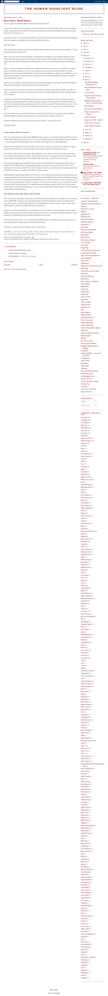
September (88, 67)
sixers (82, 583)
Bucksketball (84, 235)
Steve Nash (84, 874)
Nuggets (83, 536)
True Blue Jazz (85, 384)
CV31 (82, 712)
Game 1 (83, 746)
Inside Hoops (85, 299)
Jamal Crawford (85, 438)
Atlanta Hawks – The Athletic (92, 172)
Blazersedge (84, 227)
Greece (83, 753)
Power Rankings (86, 849)
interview (83, 937)
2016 (85, 49)
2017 (85, 46)
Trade (82, 645)
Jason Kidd (84, 562)
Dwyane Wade (85, 738)
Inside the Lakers (86, 302)
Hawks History (85, 761)
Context (83, 728)
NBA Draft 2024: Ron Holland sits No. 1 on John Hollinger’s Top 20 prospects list (93, 176)
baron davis (84, 911)
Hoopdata (84, 774)
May (86, 80)
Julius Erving (85, 781)
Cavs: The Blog (85, 242)
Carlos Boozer (85, 717)
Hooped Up (84, 289)
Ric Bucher (84, 859)
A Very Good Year (86, 676)
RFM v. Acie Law (86, 479)
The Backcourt (85, 637)
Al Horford (14, 239)
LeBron (83, 609)
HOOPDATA (85, 286)
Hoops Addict (85, 292)
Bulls (82, 490)
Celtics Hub (84, 245)
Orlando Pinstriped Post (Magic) (90, 328)
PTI (82, 619)
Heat (82, 448)
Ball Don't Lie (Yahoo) (88, 209)
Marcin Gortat (85, 807)
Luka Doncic (85, 503)
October (87, 64)
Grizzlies (83, 529)
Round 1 (83, 864)
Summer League (86, 877)
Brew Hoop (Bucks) (87, 232)
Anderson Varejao (86, 684)
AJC (82, 678)
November (88, 61)
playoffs (55, 239)
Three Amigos (85, 890)
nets (82, 482)
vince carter (84, 658)
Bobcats (83, 547)
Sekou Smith (85, 629)
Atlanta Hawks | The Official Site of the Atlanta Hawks (92, 183)
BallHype (83, 212)
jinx (82, 939)
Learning (83, 805)
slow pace (84, 655)
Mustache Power (86, 833)
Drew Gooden (85, 495)
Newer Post (7, 265)
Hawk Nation (85, 758)
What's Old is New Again (92, 123)
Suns (82, 572)
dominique (84, 541)
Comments (86, 405)
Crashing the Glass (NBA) (88, 253)
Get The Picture (89, 106)
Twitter (83, 578)
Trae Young (84, 575)
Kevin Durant (85, 784)
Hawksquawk (85, 279)
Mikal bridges (85, 828)
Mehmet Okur (85, 820)
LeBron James (85, 800)
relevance (83, 653)
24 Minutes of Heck (87, 671)
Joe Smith (84, 472)
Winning (83, 425)
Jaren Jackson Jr (85, 498)
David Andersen (85, 549)
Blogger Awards (85, 704)
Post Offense (84, 846)
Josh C (83, 779)
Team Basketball (86, 880)
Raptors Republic (86, 336)
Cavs (21, 239)
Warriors (83, 580)
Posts (85, 402)
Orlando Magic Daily (87, 325)
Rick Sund (84, 861)
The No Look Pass (86, 379)
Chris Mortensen (86, 720)
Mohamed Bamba (86, 508)
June (86, 77)
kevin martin (84, 650)
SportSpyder (84, 363)
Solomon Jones (85, 516)
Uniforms (83, 903)
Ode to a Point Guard (87, 616)
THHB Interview (86, 634)
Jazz (82, 606)
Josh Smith (84, 417)
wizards (83, 544)
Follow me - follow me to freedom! (93, 34)
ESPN (83, 557)
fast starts (83, 924)
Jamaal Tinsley (85, 776)
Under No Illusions (90, 117)
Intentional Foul (85, 305)
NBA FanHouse (85, 312)
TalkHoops (84, 368)
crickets (83, 921)
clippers (83, 518)
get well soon (85, 926)
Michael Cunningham (87, 825)
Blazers (83, 591)
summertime (84, 973)
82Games (83, 206)
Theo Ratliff (84, 887)
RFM (82, 461)
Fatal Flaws (84, 601)
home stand (84, 931)
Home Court (84, 771)
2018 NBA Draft (86, 485)
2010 (85, 52)
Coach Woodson (85, 593)
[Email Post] (32, 237)
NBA (82, 310)
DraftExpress (85, 263)
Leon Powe (84, 611)
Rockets (83, 570)
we (49, 137)
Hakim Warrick (85, 756)
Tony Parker (84, 895)
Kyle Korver (84, 792)
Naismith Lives (85, 307)
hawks (26, 239)
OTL (82, 838)
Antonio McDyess (86, 686)
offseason (83, 443)
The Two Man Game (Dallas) (89, 381)
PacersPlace (84, 330)
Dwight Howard (85, 554)
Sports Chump (85, 361)
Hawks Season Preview (88, 531)
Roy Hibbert (84, 867)
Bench (83, 694)
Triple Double (85, 898)
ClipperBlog (84, 248)
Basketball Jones (86, 217)
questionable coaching (87, 957)
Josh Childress (85, 454)
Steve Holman (85, 872)
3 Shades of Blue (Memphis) (89, 201)
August (87, 70)
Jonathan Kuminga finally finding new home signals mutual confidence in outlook (92, 157)
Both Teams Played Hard (88, 230)
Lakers (83, 794)
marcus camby (85, 947)
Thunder (83, 640)
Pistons (83, 627)
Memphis (83, 823)
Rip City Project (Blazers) (88, 343)
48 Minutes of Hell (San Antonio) (91, 204)
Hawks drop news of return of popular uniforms (91, 167)
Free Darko (84, 273)
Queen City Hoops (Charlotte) (90, 333)
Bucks (82, 526)
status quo (84, 970)
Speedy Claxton (85, 539)
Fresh (82, 743)
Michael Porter (85, 567)
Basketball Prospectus (87, 219)
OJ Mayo (83, 836)
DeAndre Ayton (85, 552)
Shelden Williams (86, 869)
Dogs (82, 735)
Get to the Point (89, 93)
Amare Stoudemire (86, 681)
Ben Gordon (84, 691)
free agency (84, 433)
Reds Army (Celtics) (87, 341)
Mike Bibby (84, 428)
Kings (82, 534)
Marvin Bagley (85, 505)
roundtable (84, 962)
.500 (82, 660)
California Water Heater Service (18, 250)
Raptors (83, 513)
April (87, 129)
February (88, 136)
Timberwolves (85, 642)
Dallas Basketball (86, 258)
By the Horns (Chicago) (88, 240)
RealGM (83, 338)
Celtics (83, 459)
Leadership (84, 802)
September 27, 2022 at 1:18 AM (22, 256)
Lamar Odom (85, 797)
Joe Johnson (34, 239)
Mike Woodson (85, 614)
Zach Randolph (85, 905)
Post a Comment (9, 261)
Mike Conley (85, 831)
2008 (85, 143)
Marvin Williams (45, 239)
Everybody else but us (87, 741)
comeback (84, 918)
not (53, 137)
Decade (83, 451)
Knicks (83, 500)
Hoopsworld (84, 294)
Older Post (74, 265)
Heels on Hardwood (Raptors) (90, 281)
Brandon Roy (85, 709)
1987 (82, 663)
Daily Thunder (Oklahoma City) (90, 255)
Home (41, 265)
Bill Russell (84, 699)
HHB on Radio (85, 560)
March (87, 133)
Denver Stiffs (85, 261)
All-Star (83, 585)
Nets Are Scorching (87, 320)
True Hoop (84, 386)
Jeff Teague (84, 467)
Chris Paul (84, 722)
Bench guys (84, 697)
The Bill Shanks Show (87, 376)
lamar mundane (85, 944)
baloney (83, 908)
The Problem (85, 885)
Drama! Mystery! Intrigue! (93, 126)
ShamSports (84, 351)
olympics (83, 952)
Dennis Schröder (86, 596)
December (88, 58)
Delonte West (85, 733)
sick (82, 968)
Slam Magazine (85, 358)
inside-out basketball (87, 934)
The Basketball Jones (87, 374)
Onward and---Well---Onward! (94, 120)
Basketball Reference (87, 222)
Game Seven (84, 748)
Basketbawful (85, 224)
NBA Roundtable (86, 315)
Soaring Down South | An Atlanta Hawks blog (91, 153)
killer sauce (84, 942)
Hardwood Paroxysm (87, 276)
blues (82, 913)
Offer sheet (84, 841)
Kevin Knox (84, 787)
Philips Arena (85, 844)
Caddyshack (84, 715)
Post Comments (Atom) (19, 269)
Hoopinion (84, 604)
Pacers (83, 510)
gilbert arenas (85, 929)
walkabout (84, 978)
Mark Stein (84, 812)
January (87, 139)
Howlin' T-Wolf (85, 297)
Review (83, 856)
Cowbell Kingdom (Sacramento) (90, 250)
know (46, 137)
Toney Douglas (85, 893)
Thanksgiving (85, 882)
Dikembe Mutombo (86, 598)
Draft (82, 492)
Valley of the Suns (86, 392)
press (82, 955)
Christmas (84, 725)
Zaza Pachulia (85, 456)
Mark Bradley (85, 810)
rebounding (84, 960)
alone (56, 137)
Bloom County (85, 707)
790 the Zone (85, 673)
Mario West (84, 474)
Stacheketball (85, 366)
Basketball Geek (85, 214)
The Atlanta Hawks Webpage (89, 371)
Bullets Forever (85, 237)
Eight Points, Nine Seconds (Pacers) (92, 266)
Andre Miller (85, 588)
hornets (83, 647)
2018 (85, 43)
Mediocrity (84, 818)
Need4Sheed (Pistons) (87, 317)
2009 (85, 55)
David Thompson (86, 730)
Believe (83, 689)
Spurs (82, 632)
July (86, 73)
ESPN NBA (84, 268)
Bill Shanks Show (86, 487)
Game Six (84, 751)
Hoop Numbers (85, 284)
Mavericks (84, 565)
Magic (83, 469)
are (51, 137)
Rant (82, 854)
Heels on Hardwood (87, 768)
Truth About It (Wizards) (88, 389)
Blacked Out (84, 702)
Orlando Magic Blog (87, 323)
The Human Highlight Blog (54, 8)
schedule (83, 965)
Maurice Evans (85, 477)
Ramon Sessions (85, 851)
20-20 (82, 665)
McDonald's (84, 815)
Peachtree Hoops (88, 164)
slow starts (84, 430)
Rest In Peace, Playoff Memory (17, 20)
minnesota (84, 949)
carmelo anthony (86, 916)
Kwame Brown (85, 789)
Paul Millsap (84, 622)
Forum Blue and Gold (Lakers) (90, 271)
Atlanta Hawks (85, 523)
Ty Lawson (84, 900)
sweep (82, 975)
